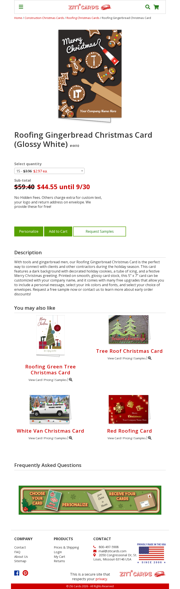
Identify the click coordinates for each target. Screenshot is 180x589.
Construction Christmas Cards (45, 18)
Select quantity (27, 164)
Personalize (28, 231)
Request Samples (100, 231)
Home (18, 18)
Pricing (48, 380)
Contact (20, 547)
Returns (59, 561)
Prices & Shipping (66, 547)
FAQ (17, 552)
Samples (61, 380)
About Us (21, 556)
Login (58, 552)
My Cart (59, 556)
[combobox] (49, 171)
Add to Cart (58, 231)
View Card (35, 380)
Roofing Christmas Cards (83, 18)
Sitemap (20, 561)
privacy (101, 578)
